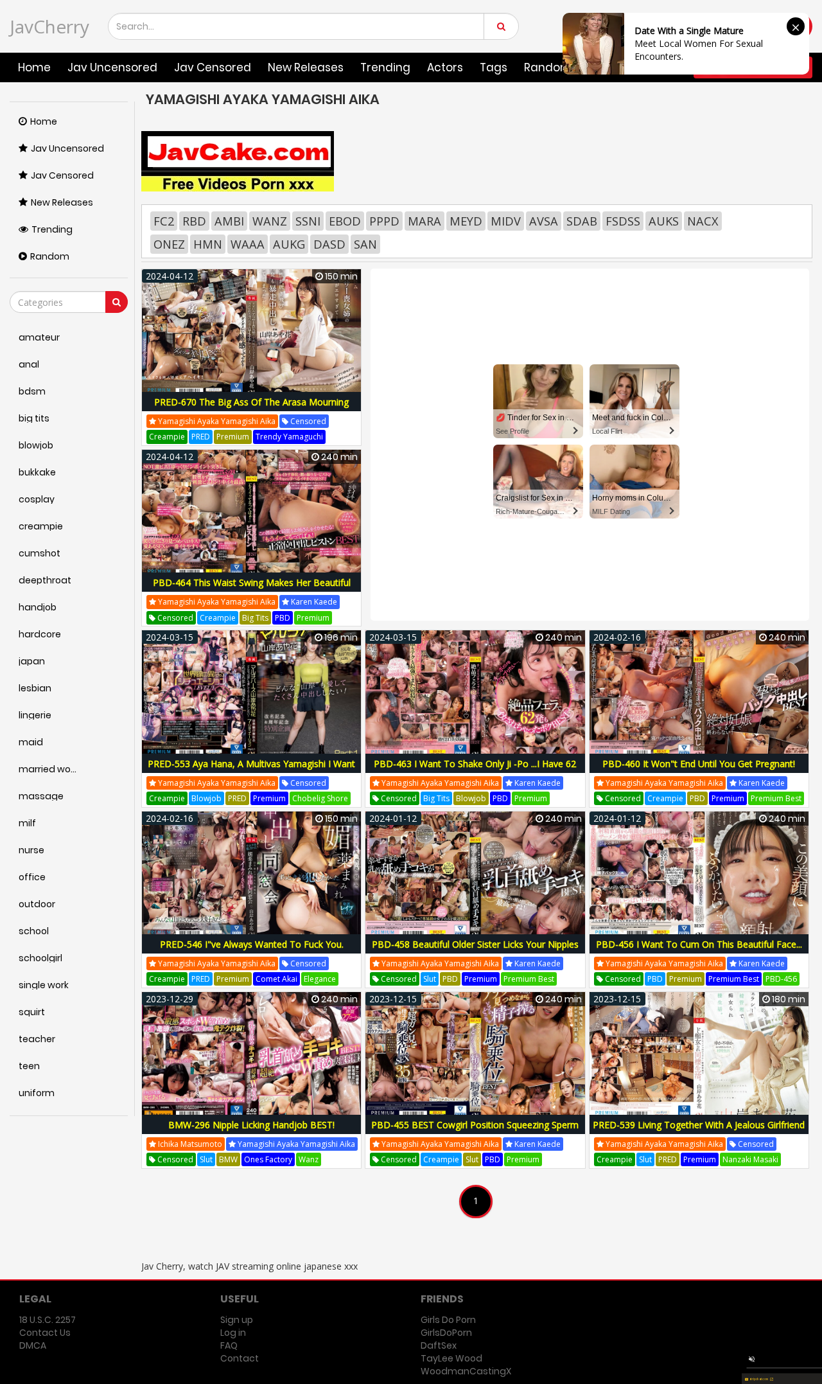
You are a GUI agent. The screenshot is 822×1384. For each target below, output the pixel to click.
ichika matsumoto (189, 1144)
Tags (493, 67)
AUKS (664, 221)
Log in (233, 1332)
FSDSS (623, 221)
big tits (255, 617)
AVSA (543, 221)
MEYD (466, 221)
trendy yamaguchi (289, 436)
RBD (194, 221)
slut (429, 978)
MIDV (506, 221)
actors (445, 67)
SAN (365, 244)
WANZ (269, 221)
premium (232, 436)
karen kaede (313, 601)
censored (307, 421)
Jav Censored (212, 67)
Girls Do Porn (448, 1319)
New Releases (306, 67)
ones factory (268, 1159)
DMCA (32, 1345)
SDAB (581, 221)
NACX (703, 221)
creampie (167, 436)
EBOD (345, 221)
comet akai (276, 978)
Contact (239, 1358)
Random (49, 256)
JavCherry (49, 26)
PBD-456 (781, 978)
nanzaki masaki (750, 1159)
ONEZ (169, 244)
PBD (282, 617)
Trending (385, 67)
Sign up (236, 1319)
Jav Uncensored (112, 67)
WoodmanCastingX (466, 1371)
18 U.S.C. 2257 (47, 1319)
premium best (776, 798)
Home (34, 67)
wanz (309, 1159)
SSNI (307, 221)
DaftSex (439, 1345)
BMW (228, 1159)
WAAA (248, 244)
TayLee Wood (451, 1358)
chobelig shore (320, 798)
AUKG (289, 244)
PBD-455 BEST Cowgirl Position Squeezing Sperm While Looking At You (475, 1132)
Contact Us (45, 1332)
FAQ (229, 1345)
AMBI (229, 221)
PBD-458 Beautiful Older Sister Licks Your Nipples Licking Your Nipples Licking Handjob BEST (475, 951)
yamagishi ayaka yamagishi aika (215, 421)
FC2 (163, 221)
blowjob (206, 798)
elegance (320, 978)
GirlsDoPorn (446, 1332)
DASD (329, 244)
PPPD (384, 221)
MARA (424, 221)
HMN (207, 244)
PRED (200, 436)
